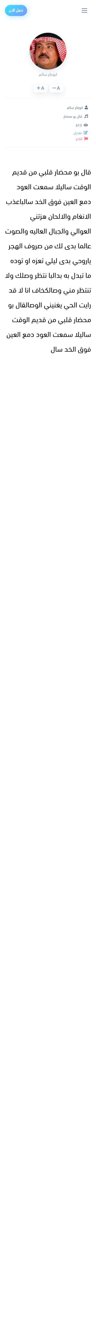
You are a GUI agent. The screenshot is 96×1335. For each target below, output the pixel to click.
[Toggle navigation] (84, 10)
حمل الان (16, 10)
